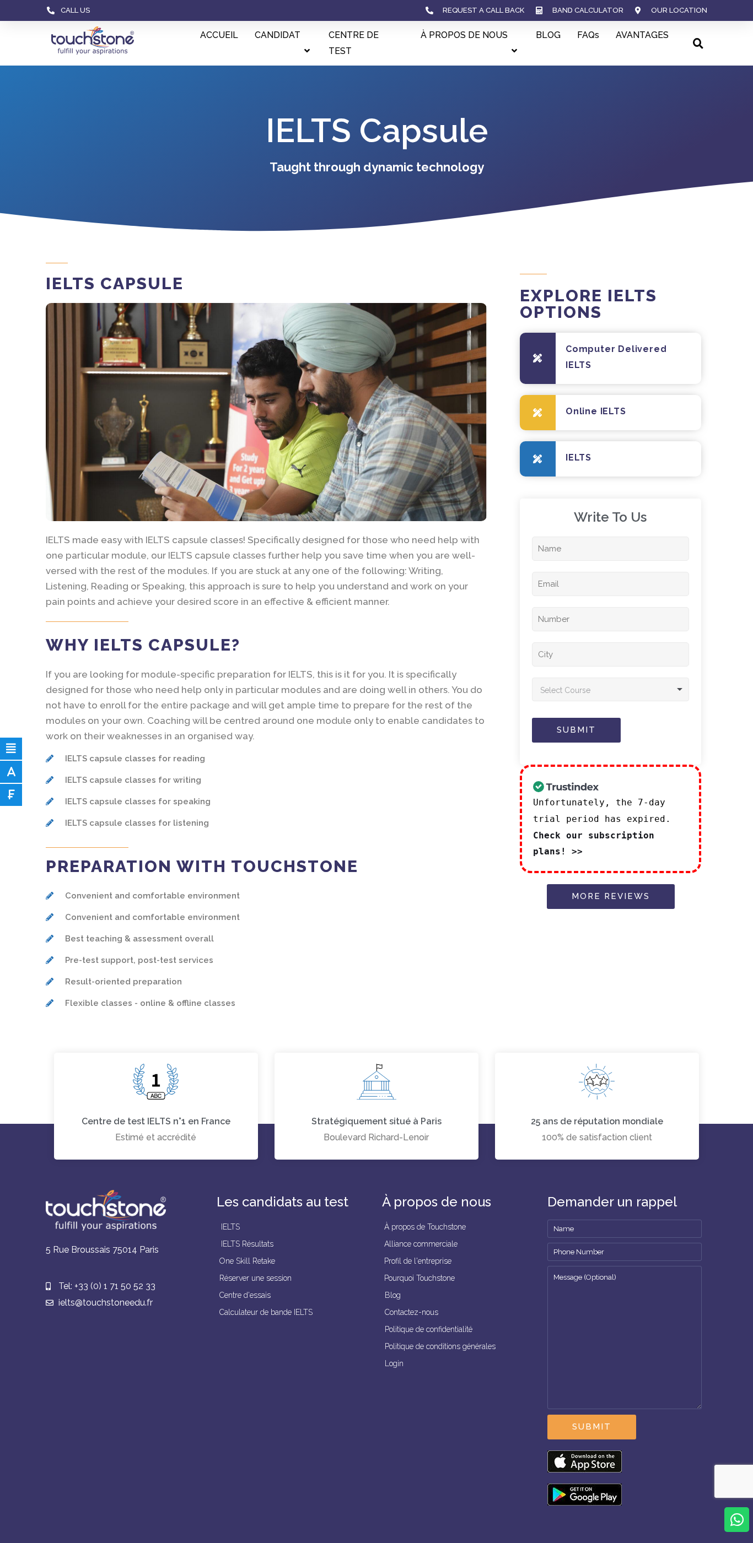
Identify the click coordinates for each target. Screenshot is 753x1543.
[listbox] (610, 689)
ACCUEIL (219, 35)
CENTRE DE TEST (354, 43)
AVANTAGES (642, 35)
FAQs (588, 35)
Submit (576, 730)
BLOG (548, 35)
